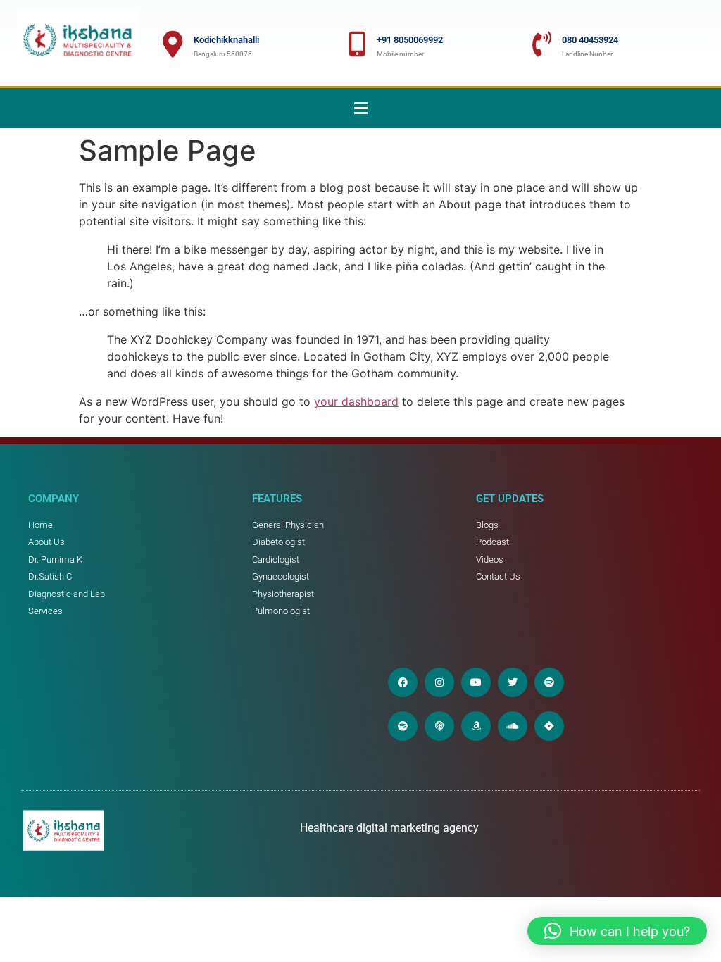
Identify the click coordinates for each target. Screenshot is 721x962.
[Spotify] (549, 682)
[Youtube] (476, 682)
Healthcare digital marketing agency (391, 828)
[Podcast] (439, 726)
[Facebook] (403, 682)
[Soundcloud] (512, 726)
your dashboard (356, 401)
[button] (360, 108)
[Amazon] (476, 726)
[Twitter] (512, 682)
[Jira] (549, 726)
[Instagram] (439, 682)
